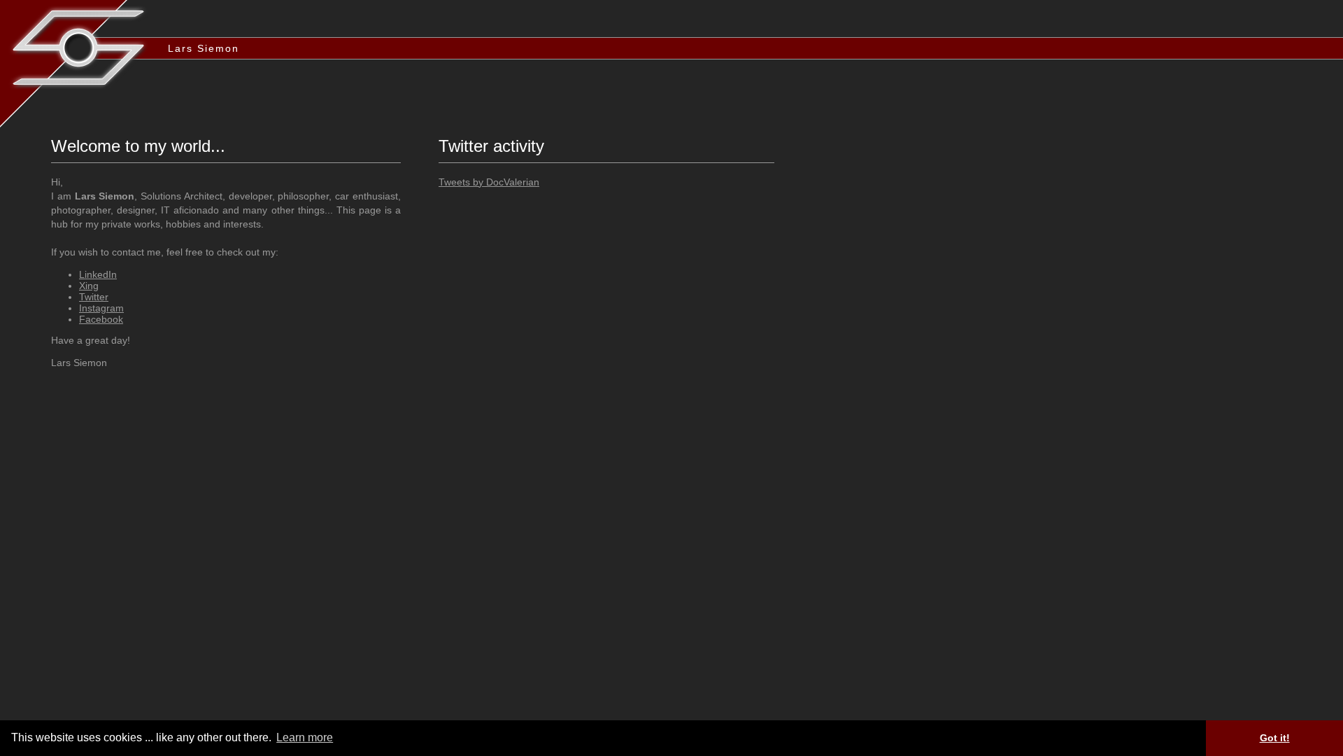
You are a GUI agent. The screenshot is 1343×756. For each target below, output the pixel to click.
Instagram (101, 308)
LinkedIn (98, 274)
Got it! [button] (1275, 737)
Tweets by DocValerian (489, 182)
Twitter (93, 296)
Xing (89, 285)
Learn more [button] (304, 737)
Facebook (101, 319)
